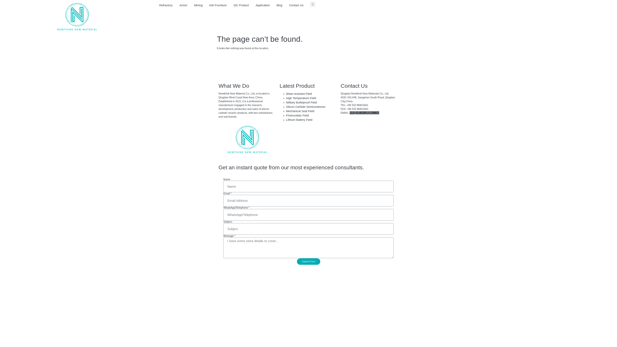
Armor (183, 5)
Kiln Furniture (218, 5)
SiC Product (241, 5)
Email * (227, 193)
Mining (198, 5)
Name (226, 179)
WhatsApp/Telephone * (236, 207)
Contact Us (296, 5)
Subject (227, 222)
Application (263, 5)
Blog (279, 5)
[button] (312, 4)
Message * (229, 236)
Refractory (166, 5)
